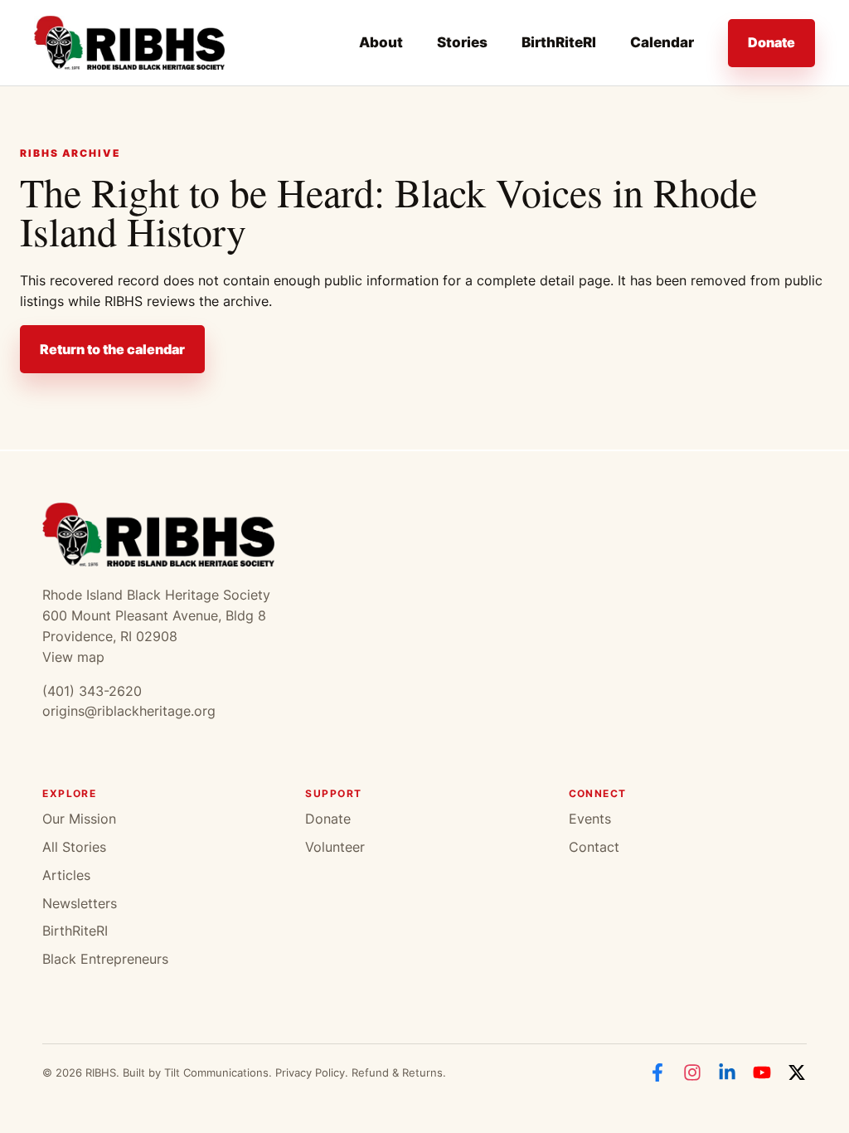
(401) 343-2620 (92, 691)
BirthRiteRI (559, 42)
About (381, 42)
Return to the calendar (112, 349)
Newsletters (79, 903)
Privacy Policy (310, 1072)
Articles (66, 875)
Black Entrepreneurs (105, 959)
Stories (462, 42)
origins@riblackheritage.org (129, 711)
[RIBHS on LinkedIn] (727, 1072)
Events (590, 818)
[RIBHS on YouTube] (762, 1072)
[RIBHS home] (129, 42)
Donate (771, 42)
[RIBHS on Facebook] (657, 1072)
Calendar (662, 42)
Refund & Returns (397, 1072)
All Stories (74, 847)
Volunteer (335, 847)
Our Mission (79, 818)
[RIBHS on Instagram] (692, 1072)
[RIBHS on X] (797, 1072)
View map (73, 657)
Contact (594, 847)
